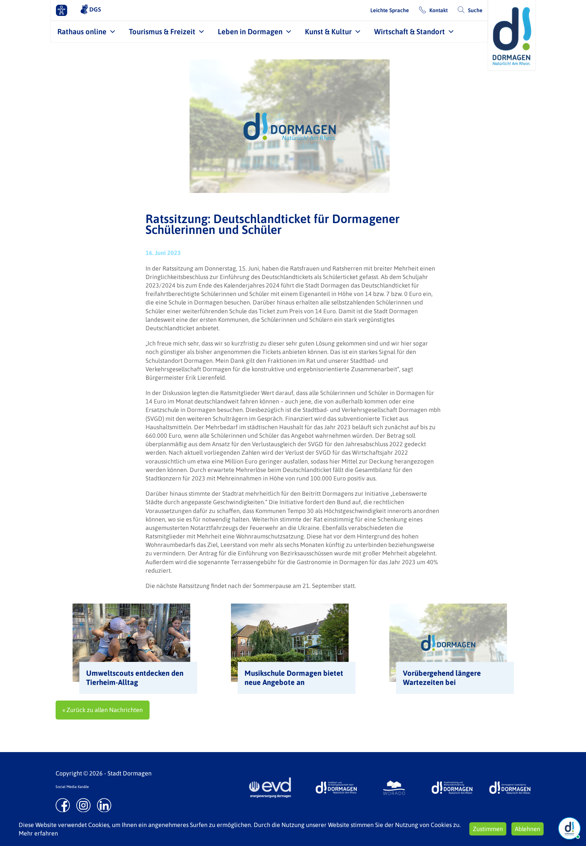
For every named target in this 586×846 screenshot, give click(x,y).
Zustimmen (488, 828)
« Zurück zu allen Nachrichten (102, 709)
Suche (475, 10)
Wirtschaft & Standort (409, 31)
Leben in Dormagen (250, 31)
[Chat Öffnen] (569, 828)
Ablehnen (527, 828)
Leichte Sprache (389, 10)
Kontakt (438, 10)
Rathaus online (81, 31)
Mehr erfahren (38, 833)
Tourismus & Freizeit (162, 31)
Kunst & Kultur (328, 31)
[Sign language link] (91, 10)
